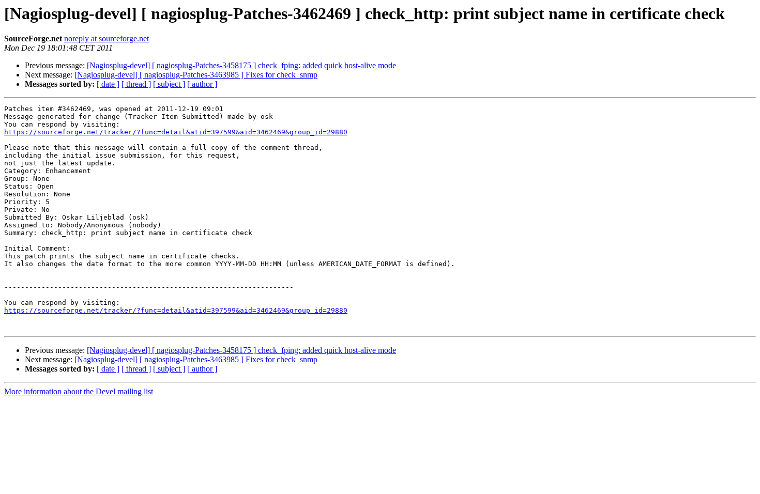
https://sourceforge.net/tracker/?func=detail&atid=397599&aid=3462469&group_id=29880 (175, 132)
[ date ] (108, 84)
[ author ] (202, 84)
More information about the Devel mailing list (78, 391)
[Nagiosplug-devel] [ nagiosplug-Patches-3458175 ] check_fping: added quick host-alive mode (241, 65)
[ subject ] (169, 84)
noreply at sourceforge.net (106, 38)
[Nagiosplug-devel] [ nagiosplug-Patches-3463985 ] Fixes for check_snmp (195, 74)
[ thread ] (136, 84)
